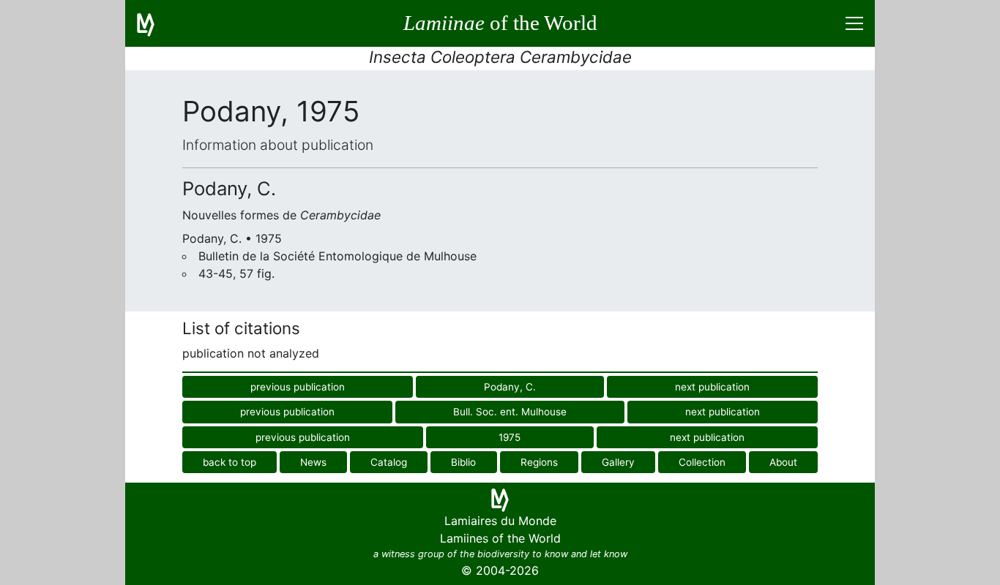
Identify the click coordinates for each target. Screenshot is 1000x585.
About (783, 462)
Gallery (618, 462)
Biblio (463, 462)
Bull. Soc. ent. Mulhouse (510, 412)
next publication (712, 387)
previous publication (297, 387)
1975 (509, 437)
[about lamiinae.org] (154, 23)
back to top (229, 462)
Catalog (388, 462)
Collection (702, 462)
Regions (539, 462)
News (313, 462)
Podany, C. (510, 387)
